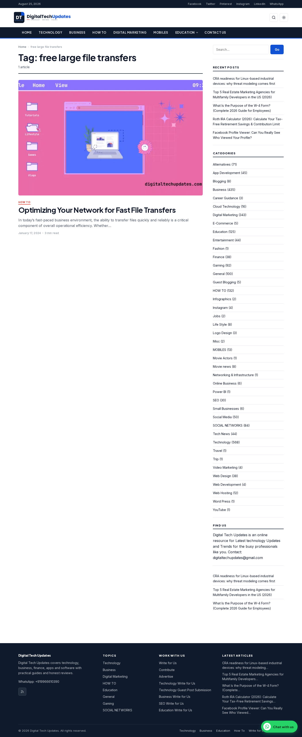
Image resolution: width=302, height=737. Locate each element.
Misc (216, 341)
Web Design (222, 476)
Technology (50, 32)
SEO (216, 400)
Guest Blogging (224, 282)
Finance (218, 257)
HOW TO (24, 202)
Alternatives (222, 164)
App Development (226, 173)
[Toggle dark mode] (284, 17)
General (219, 274)
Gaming (218, 265)
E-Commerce (223, 223)
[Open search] (274, 17)
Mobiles (160, 32)
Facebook (194, 4)
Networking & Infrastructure (233, 375)
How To (99, 32)
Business (77, 32)
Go (277, 49)
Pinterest (226, 4)
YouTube (219, 510)
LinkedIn (259, 4)
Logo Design (222, 333)
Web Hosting (222, 493)
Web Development (227, 484)
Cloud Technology (226, 206)
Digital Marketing (129, 32)
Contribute (167, 670)
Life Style (220, 324)
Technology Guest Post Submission (185, 690)
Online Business (225, 383)
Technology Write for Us (177, 683)
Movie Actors (223, 358)
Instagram (243, 4)
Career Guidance (225, 198)
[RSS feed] (22, 692)
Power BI (219, 392)
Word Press (221, 501)
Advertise (166, 676)
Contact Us (215, 32)
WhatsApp (277, 4)
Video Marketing (225, 467)
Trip (216, 459)
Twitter (210, 4)
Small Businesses (226, 408)
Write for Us (168, 663)
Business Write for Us (174, 696)
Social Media (222, 417)
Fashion (218, 248)
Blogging (219, 181)
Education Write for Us (175, 710)
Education (185, 32)
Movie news (222, 366)
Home (27, 32)
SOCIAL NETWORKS (228, 425)
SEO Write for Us (171, 703)
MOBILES (219, 350)
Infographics (222, 299)
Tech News (221, 434)
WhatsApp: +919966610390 (38, 681)
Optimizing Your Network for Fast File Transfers (97, 209)
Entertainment (223, 240)
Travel (217, 451)
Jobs (216, 316)
